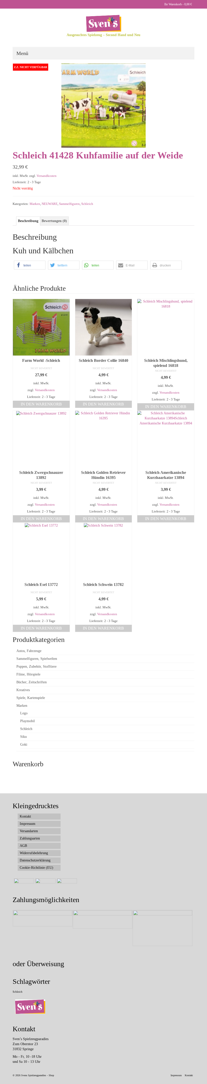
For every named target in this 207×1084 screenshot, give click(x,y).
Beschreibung (28, 221)
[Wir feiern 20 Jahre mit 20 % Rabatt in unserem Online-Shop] (45, 884)
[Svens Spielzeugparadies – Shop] (103, 23)
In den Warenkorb (41, 404)
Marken (35, 204)
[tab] (28, 221)
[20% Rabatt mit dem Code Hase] (66, 884)
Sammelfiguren (69, 204)
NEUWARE (50, 204)
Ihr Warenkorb (178, 4)
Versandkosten (47, 176)
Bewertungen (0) (54, 221)
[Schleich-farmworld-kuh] (103, 105)
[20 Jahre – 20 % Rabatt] (23, 884)
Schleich (87, 204)
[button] (29, 265)
